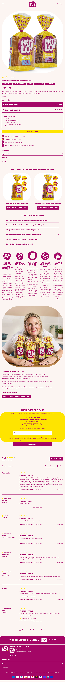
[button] (57, 4)
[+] (8, 99)
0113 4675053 (19, 649)
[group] (10, 457)
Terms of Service (23, 672)
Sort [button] (3, 466)
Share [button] (41, 489)
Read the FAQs (31, 145)
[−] (3, 99)
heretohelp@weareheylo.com (23, 651)
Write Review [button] (56, 459)
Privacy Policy (16, 672)
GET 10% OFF (32, 444)
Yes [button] (34, 489)
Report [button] (37, 489)
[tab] (50, 466)
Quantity (4, 96)
